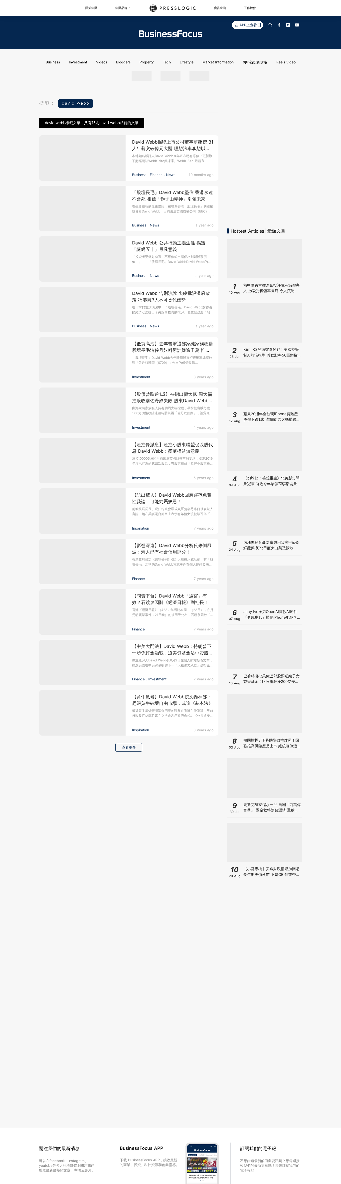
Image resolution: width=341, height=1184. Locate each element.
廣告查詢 (220, 8)
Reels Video (286, 62)
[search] (270, 25)
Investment (78, 62)
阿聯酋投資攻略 (255, 62)
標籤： (47, 103)
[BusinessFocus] (170, 33)
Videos (101, 62)
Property (147, 62)
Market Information (218, 62)
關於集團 (91, 8)
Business (53, 62)
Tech (167, 62)
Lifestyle (186, 62)
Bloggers (123, 62)
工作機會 (250, 8)
